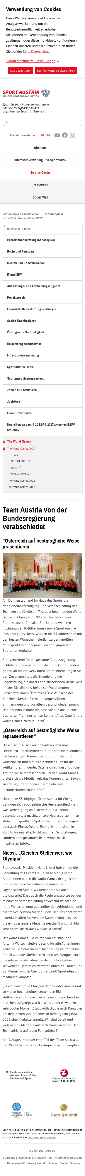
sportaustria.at (11, 214)
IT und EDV (14, 274)
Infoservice (40, 185)
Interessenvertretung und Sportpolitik (40, 160)
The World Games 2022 (21, 480)
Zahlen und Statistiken (22, 390)
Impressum (24, 1157)
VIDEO (16, 469)
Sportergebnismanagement (25, 378)
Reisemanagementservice (24, 344)
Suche (64, 1163)
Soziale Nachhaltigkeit (21, 320)
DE (42, 135)
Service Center (40, 172)
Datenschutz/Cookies (20, 1163)
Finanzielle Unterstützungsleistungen (32, 309)
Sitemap (75, 1163)
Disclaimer (40, 1157)
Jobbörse (13, 401)
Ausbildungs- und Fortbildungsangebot (33, 286)
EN (48, 135)
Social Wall (40, 197)
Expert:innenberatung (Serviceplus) (31, 240)
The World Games (52, 214)
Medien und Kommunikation (26, 263)
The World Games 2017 (21, 487)
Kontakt (14, 135)
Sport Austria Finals (20, 367)
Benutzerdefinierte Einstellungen (30, 61)
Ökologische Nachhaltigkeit (25, 332)
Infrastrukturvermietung (23, 355)
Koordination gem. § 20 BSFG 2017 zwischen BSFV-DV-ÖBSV (41, 427)
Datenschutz (40, 52)
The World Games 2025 (19, 218)
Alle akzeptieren (20, 71)
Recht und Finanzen (20, 251)
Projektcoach (16, 297)
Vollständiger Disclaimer (42, 1137)
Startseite (9, 1157)
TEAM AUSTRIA (19, 474)
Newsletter (28, 135)
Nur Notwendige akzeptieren (56, 71)
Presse (53, 1163)
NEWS (39, 218)
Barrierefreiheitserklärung (65, 1157)
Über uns (40, 148)
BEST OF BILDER (20, 461)
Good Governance (19, 413)
